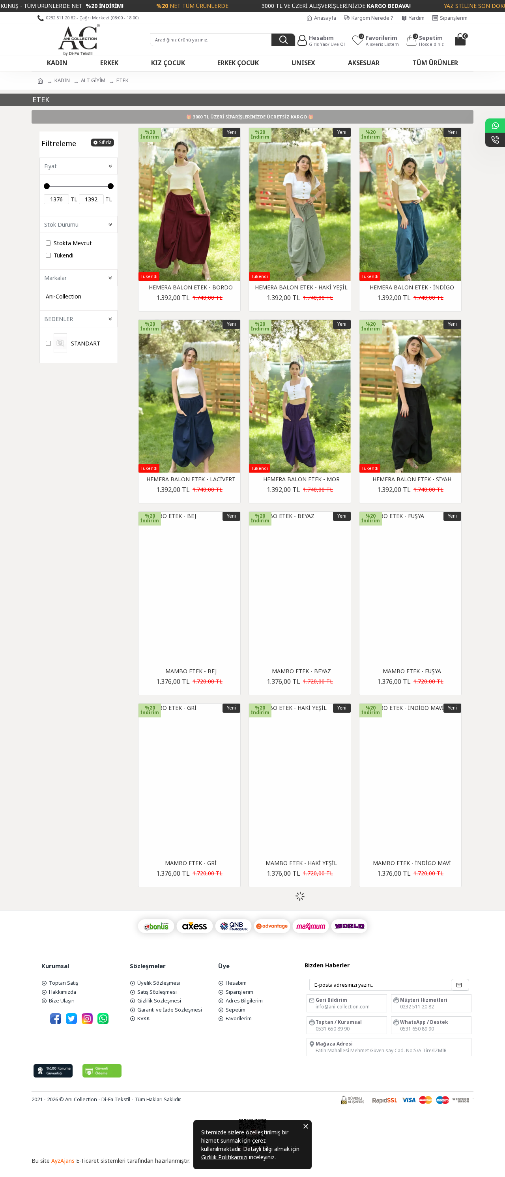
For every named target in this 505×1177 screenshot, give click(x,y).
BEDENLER (58, 319)
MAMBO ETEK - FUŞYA (412, 671)
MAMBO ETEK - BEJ (191, 671)
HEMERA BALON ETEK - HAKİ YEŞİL (301, 287)
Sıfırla (105, 142)
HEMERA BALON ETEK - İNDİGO (412, 287)
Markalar (55, 278)
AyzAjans (63, 1161)
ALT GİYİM (93, 80)
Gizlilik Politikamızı (224, 1157)
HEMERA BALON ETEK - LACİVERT (191, 479)
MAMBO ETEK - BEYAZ (301, 671)
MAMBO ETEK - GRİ (191, 863)
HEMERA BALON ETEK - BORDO (191, 287)
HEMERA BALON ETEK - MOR (301, 479)
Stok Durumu (61, 224)
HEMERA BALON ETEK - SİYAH (411, 479)
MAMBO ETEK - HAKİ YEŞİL (301, 863)
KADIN (62, 80)
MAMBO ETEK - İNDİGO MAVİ (412, 863)
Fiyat (50, 166)
